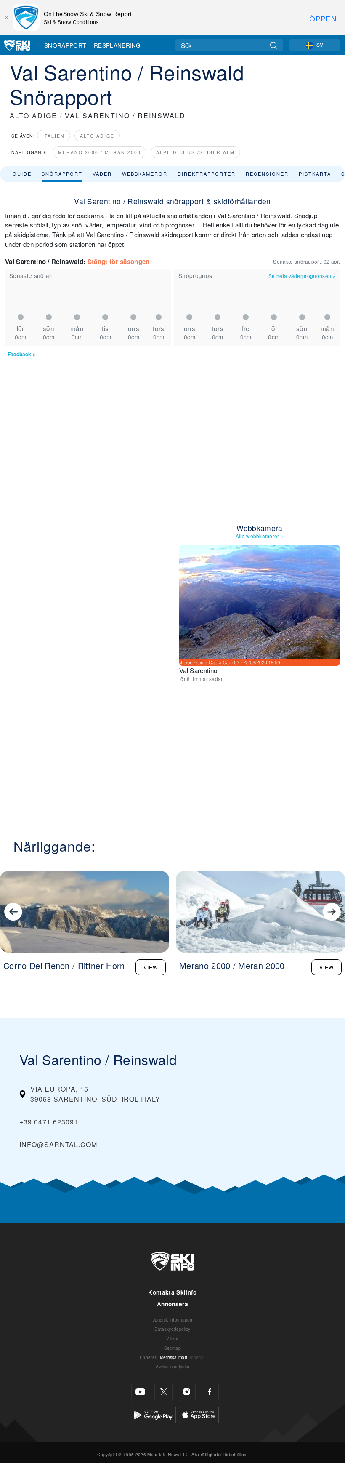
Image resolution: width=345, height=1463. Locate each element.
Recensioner (267, 173)
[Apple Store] (199, 1414)
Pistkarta (315, 173)
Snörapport (65, 45)
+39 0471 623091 (48, 1122)
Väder (102, 173)
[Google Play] (153, 1414)
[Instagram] (187, 1392)
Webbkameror (144, 173)
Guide (22, 173)
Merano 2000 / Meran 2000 (99, 152)
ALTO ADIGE (33, 115)
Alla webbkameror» (260, 535)
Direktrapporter (207, 173)
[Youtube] (140, 1392)
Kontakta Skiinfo (172, 1292)
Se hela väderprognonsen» (302, 275)
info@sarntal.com (58, 1144)
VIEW (150, 967)
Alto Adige (97, 136)
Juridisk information (172, 1319)
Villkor (172, 1338)
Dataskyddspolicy (172, 1329)
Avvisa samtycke (173, 1366)
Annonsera (172, 1304)
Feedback (19, 354)
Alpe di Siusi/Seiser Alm (195, 152)
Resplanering (117, 45)
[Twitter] (163, 1392)
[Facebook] (210, 1392)
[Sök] (273, 45)
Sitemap (172, 1348)
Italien (53, 136)
